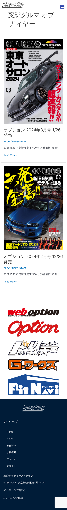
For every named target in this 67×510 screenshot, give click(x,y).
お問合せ (11, 466)
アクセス (11, 459)
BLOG (7, 141)
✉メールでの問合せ (13, 498)
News (10, 438)
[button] (62, 7)
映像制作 (11, 445)
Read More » (11, 154)
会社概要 (11, 452)
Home (10, 431)
